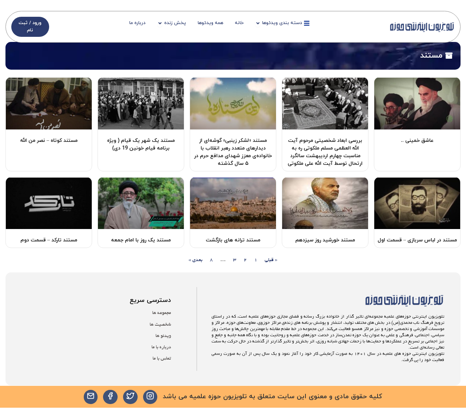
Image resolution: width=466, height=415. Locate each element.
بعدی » (195, 260)
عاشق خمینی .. (417, 140)
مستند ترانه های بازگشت (233, 240)
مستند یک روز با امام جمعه (141, 240)
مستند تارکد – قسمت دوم (48, 240)
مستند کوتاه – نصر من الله (49, 140)
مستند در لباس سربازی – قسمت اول (417, 240)
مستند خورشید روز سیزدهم (325, 240)
